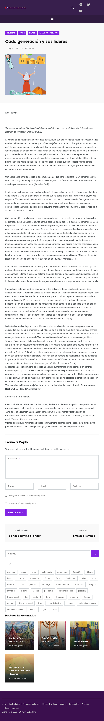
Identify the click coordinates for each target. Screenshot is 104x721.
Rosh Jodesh (13, 597)
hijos (94, 578)
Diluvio (90, 572)
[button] (52, 19)
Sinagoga (60, 597)
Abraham (11, 572)
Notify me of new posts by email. (23, 503)
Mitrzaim (11, 591)
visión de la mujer (15, 609)
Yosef (54, 609)
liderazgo (46, 584)
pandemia (48, 591)
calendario (47, 572)
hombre (10, 584)
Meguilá (92, 584)
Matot (32, 33)
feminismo (71, 578)
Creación (77, 572)
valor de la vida (54, 603)
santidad (37, 597)
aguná (23, 572)
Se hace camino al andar (25, 536)
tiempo (10, 603)
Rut (26, 597)
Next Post (84, 530)
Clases (45, 704)
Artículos (85, 704)
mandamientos (62, 584)
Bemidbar (11, 33)
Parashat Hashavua (48, 33)
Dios (9, 578)
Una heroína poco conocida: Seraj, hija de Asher (19, 670)
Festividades (14, 704)
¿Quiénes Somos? (11, 708)
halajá (83, 578)
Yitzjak (43, 609)
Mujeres (63, 704)
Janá (22, 584)
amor (34, 572)
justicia (33, 584)
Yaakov (32, 609)
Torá (40, 603)
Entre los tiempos (84, 536)
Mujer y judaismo (19, 646)
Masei (22, 33)
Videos (54, 704)
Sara (48, 597)
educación (34, 578)
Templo (87, 597)
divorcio (20, 578)
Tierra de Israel (26, 603)
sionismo (74, 597)
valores (69, 603)
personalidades (66, 591)
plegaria (82, 591)
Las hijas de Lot (82, 641)
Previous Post (21, 530)
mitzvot (24, 591)
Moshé (36, 591)
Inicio (4, 704)
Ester (58, 578)
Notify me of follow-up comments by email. (27, 496)
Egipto (47, 578)
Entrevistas (74, 704)
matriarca (79, 584)
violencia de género (87, 603)
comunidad (62, 572)
